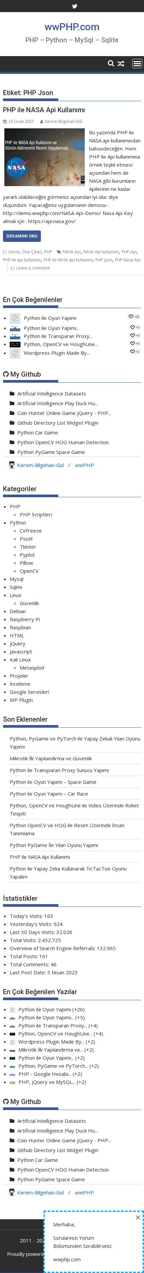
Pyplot (27, 554)
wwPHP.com (72, 27)
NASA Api (72, 252)
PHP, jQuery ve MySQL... (46, 1081)
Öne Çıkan (32, 252)
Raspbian (20, 627)
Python (18, 522)
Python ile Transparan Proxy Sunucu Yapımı (59, 770)
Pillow (26, 562)
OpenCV (29, 570)
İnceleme (20, 683)
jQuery (17, 643)
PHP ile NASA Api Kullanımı (44, 110)
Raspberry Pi (25, 619)
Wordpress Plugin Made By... (57, 352)
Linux (15, 595)
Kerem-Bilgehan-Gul (40, 465)
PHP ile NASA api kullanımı (68, 260)
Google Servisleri (29, 691)
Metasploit (32, 667)
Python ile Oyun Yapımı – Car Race (49, 793)
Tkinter (28, 546)
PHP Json (103, 260)
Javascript (21, 651)
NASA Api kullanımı (101, 252)
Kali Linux (20, 659)
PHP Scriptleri (36, 514)
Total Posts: (24, 956)
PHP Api (129, 252)
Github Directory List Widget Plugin (57, 422)
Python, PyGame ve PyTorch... (53, 1065)
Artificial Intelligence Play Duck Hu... (57, 403)
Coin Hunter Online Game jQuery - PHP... (64, 413)
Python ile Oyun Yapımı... (51, 328)
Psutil (26, 538)
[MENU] (137, 63)
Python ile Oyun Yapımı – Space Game (53, 781)
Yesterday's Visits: (32, 924)
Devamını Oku (22, 236)
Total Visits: (24, 940)
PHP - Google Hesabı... (44, 1073)
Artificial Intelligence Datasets (51, 393)
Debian (18, 611)
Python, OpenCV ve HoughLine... (61, 344)
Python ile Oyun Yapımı (50, 317)
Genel (13, 252)
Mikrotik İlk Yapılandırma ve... (50, 1049)
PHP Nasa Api (128, 260)
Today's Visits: (27, 916)
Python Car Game (37, 432)
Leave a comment (33, 268)
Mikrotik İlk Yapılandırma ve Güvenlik (51, 758)
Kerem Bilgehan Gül (63, 121)
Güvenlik (29, 603)
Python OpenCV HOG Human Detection (63, 442)
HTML (17, 635)
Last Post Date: (28, 972)
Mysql (16, 579)
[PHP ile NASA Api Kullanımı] (44, 132)
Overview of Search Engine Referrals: (53, 948)
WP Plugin (21, 699)
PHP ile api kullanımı (22, 260)
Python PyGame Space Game (51, 452)
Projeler (19, 675)
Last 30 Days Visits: (33, 932)
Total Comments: (30, 964)
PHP (48, 252)
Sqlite (16, 587)
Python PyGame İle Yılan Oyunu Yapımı (54, 845)
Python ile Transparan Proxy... (58, 336)
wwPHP (84, 465)
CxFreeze (31, 530)
